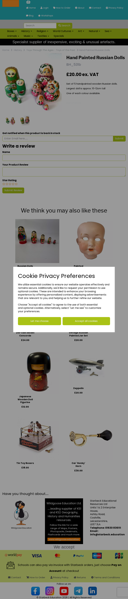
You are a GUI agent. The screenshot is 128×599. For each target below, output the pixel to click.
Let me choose (39, 321)
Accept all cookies (86, 321)
